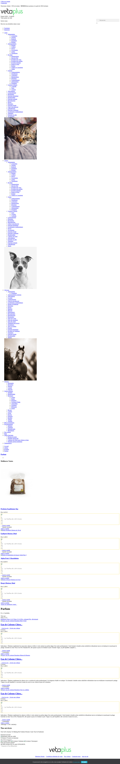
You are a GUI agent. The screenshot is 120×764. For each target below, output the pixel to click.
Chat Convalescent (13, 107)
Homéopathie (11, 97)
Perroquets (11, 383)
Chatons (10, 70)
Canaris (10, 388)
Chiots (9, 197)
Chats (5, 32)
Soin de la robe (12, 318)
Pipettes (13, 45)
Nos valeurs (7, 432)
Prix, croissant (25, 619)
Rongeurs (10, 396)
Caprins (10, 411)
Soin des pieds (12, 321)
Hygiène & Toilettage (14, 331)
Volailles (10, 392)
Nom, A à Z (10, 619)
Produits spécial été (13, 438)
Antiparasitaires (12, 44)
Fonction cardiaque (13, 110)
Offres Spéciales (8, 435)
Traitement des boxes (13, 323)
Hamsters (13, 400)
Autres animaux (8, 391)
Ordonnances (8, 443)
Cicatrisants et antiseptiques (15, 112)
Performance (11, 312)
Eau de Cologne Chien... (11, 624)
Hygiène (10, 55)
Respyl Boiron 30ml (8, 583)
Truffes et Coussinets (17, 67)
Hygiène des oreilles (16, 61)
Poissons (10, 416)
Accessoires (14, 50)
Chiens (6, 160)
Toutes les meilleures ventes (9, 604)
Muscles (10, 310)
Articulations (11, 91)
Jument (10, 337)
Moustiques (11, 430)
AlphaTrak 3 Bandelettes (10, 558)
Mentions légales (40, 756)
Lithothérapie (11, 108)
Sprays (13, 48)
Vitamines (10, 113)
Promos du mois (12, 437)
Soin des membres (13, 320)
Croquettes (14, 36)
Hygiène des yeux (16, 59)
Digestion (14, 78)
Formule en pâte (12, 115)
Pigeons (10, 386)
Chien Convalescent (13, 224)
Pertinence (4, 619)
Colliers (13, 47)
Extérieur (10, 427)
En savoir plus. (76, 762)
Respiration (11, 94)
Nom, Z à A (17, 619)
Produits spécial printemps (15, 441)
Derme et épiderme (13, 304)
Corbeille (13, 86)
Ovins (9, 413)
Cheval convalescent (13, 301)
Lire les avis (4, 628)
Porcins (10, 415)
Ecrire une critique (14, 628)
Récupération (11, 314)
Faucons (10, 389)
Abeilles (10, 421)
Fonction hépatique (13, 96)
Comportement (15, 80)
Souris (13, 408)
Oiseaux (6, 381)
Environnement (8, 424)
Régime (13, 42)
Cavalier (10, 298)
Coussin (13, 89)
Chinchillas (14, 403)
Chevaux (6, 290)
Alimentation (11, 34)
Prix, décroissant (33, 619)
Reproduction (11, 100)
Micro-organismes (9, 422)
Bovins (10, 410)
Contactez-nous (76, 756)
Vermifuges (14, 53)
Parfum (13, 66)
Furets (13, 399)
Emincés (13, 39)
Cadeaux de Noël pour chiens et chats (18, 440)
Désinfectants (11, 429)
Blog (5, 433)
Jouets (9, 246)
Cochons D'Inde (15, 402)
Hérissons (14, 407)
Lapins (13, 397)
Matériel (10, 309)
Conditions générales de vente (54, 756)
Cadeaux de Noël (12, 236)
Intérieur (10, 426)
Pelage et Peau (15, 192)
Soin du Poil (14, 58)
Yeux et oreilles (12, 326)
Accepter (84, 762)
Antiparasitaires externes (14, 295)
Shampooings (15, 56)
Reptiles (10, 418)
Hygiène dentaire (16, 62)
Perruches (10, 384)
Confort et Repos (12, 85)
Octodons (14, 405)
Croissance (14, 75)
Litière (13, 69)
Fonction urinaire (12, 99)
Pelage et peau (15, 64)
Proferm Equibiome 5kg (9, 509)
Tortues (10, 419)
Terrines (13, 37)
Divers (9, 102)
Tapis (12, 88)
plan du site (85, 756)
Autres (13, 51)
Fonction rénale (12, 105)
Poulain (10, 328)
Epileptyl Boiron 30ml (9, 534)
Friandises (14, 40)
